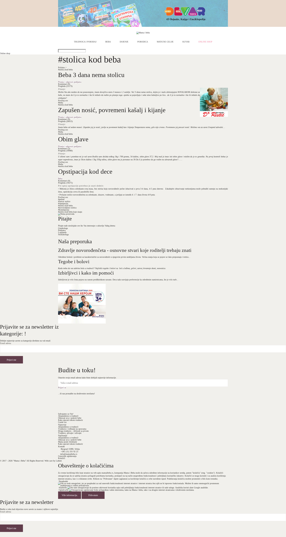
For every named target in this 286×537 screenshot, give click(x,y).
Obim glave (73, 139)
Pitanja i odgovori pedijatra (69, 82)
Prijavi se (62, 388)
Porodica (142, 42)
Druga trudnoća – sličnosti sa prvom (73, 431)
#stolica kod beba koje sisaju (70, 212)
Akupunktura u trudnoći (68, 416)
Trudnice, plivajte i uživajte (69, 433)
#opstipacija (63, 203)
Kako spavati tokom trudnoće (70, 420)
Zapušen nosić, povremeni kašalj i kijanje (111, 110)
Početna (62, 67)
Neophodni (63, 481)
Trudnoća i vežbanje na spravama (72, 429)
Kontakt (61, 446)
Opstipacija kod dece (85, 171)
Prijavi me (11, 360)
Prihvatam (93, 495)
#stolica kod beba (65, 70)
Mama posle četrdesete (67, 442)
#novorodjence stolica (67, 208)
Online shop (205, 42)
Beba (108, 42)
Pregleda (65, 86)
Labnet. (59, 461)
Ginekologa (63, 228)
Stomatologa (63, 234)
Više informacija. (70, 495)
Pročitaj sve (63, 101)
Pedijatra (62, 230)
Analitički (63, 488)
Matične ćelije (165, 42)
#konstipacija (63, 210)
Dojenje (124, 42)
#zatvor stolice (64, 201)
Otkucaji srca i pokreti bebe (69, 418)
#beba (60, 103)
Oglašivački (64, 490)
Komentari (64, 84)
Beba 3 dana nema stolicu (91, 74)
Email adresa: (5, 343)
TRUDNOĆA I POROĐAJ (85, 42)
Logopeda (62, 232)
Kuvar (185, 42)
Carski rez (62, 422)
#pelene (61, 199)
